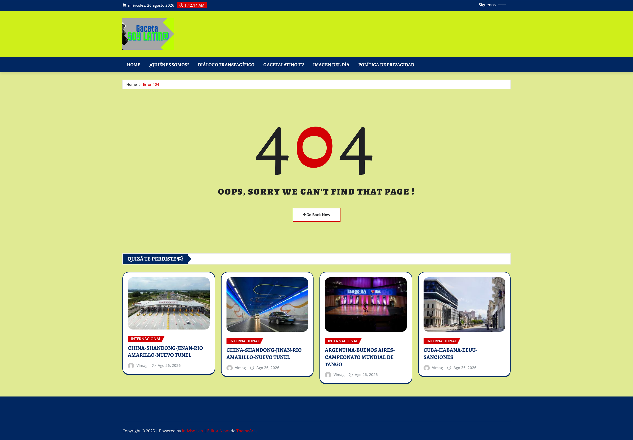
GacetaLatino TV (283, 64)
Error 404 (151, 84)
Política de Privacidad (386, 64)
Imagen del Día (331, 64)
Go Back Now (318, 214)
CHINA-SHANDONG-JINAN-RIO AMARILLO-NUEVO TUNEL (165, 351)
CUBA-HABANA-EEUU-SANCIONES (450, 353)
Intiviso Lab (192, 431)
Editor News (218, 431)
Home (133, 64)
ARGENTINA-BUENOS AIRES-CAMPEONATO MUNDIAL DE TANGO (360, 357)
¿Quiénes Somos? (169, 64)
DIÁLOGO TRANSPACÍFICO (226, 64)
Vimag (141, 365)
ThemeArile (247, 431)
